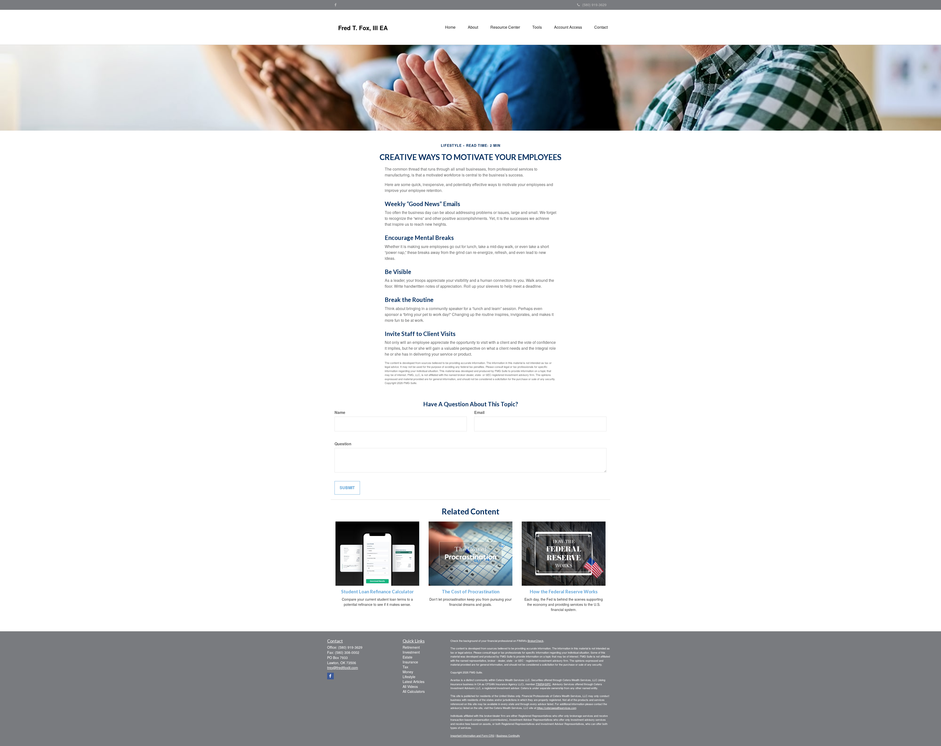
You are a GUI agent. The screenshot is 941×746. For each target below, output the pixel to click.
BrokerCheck (536, 641)
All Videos (410, 686)
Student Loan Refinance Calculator (377, 591)
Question (342, 444)
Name (339, 412)
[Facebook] (335, 4)
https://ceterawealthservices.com (556, 708)
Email (479, 412)
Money (408, 671)
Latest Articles (413, 681)
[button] (473, 27)
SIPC (548, 684)
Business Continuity (508, 735)
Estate (407, 657)
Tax (405, 666)
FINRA (540, 684)
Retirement (411, 647)
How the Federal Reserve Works (564, 591)
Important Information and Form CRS (472, 735)
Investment (411, 652)
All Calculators (414, 691)
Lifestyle (409, 676)
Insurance (410, 661)
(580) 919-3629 (594, 4)
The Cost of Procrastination (470, 591)
